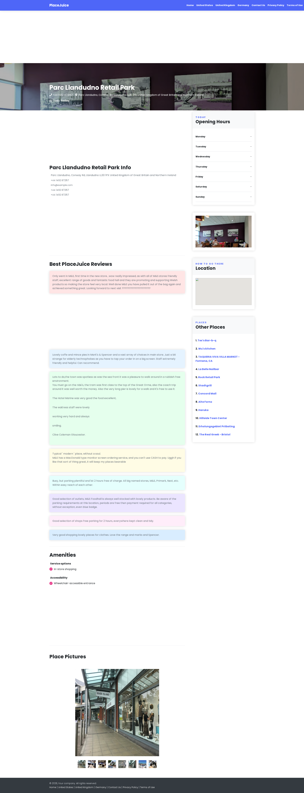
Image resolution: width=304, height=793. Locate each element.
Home (190, 5)
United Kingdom (225, 5)
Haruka (203, 410)
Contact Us (258, 5)
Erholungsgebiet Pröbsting (217, 426)
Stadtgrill (205, 385)
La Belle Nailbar (208, 369)
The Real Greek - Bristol (214, 434)
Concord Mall (207, 393)
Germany (243, 5)
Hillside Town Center (213, 418)
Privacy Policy (276, 5)
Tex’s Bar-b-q (207, 340)
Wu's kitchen (206, 349)
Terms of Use (295, 5)
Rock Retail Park (209, 377)
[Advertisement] (95, 37)
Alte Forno (205, 402)
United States (204, 5)
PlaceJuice (59, 5)
